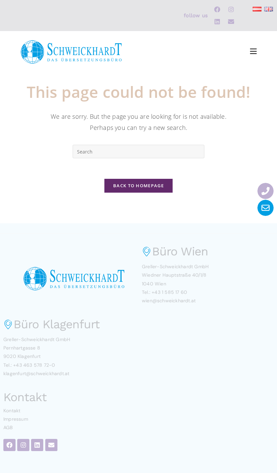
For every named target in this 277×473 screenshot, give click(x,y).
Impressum (15, 419)
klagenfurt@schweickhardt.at (36, 373)
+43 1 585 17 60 (169, 292)
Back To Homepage (138, 186)
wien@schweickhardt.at (169, 301)
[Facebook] (217, 9)
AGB (8, 427)
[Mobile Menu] (253, 50)
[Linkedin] (217, 22)
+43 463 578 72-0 (34, 365)
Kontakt (11, 411)
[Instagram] (231, 9)
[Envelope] (231, 22)
